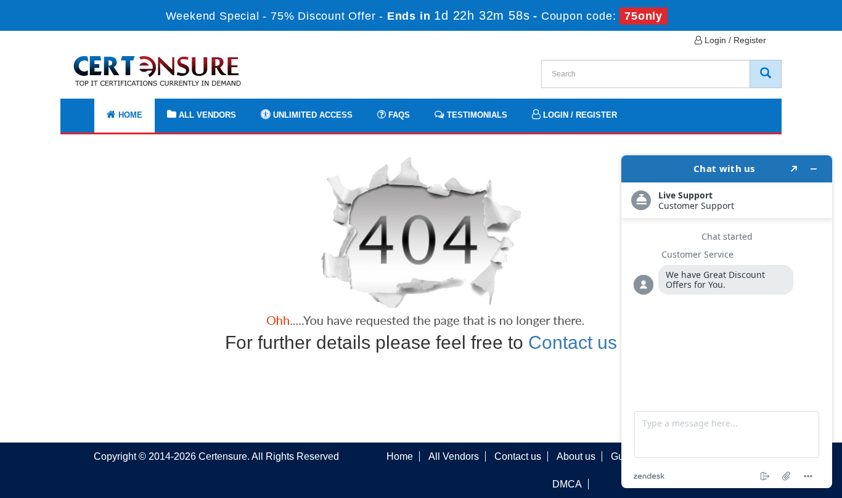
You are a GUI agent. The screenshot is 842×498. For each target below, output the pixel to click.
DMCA (567, 484)
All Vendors (206, 115)
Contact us (572, 342)
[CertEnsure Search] (766, 74)
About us (576, 456)
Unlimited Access (312, 115)
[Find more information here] (726, 321)
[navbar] (85, 109)
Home (129, 115)
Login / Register (734, 40)
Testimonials (475, 115)
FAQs (398, 115)
